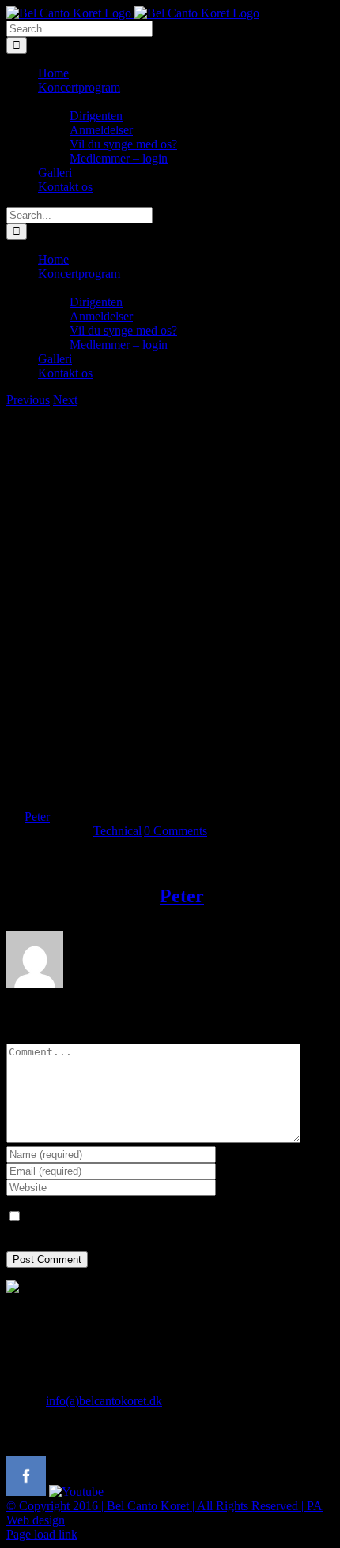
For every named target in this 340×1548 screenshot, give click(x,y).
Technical (117, 831)
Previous (28, 400)
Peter (37, 816)
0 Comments (175, 831)
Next (65, 400)
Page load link (41, 1534)
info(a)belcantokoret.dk (104, 1400)
